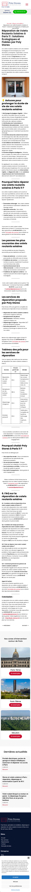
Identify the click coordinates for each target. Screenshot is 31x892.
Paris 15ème (15, 701)
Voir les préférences (15, 886)
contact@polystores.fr (13, 289)
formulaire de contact (12, 232)
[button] (28, 858)
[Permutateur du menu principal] (26, 4)
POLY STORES (6, 7)
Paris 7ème (15, 670)
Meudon (15, 733)
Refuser (15, 881)
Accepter (15, 877)
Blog (2, 855)
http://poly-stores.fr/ (12, 618)
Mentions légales (15, 890)
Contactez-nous (13, 483)
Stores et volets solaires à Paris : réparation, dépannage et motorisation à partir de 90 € (15, 779)
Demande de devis (6, 846)
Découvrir (5, 769)
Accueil (3, 838)
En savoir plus (15, 673)
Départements (5, 842)
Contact (3, 844)
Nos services (4, 840)
